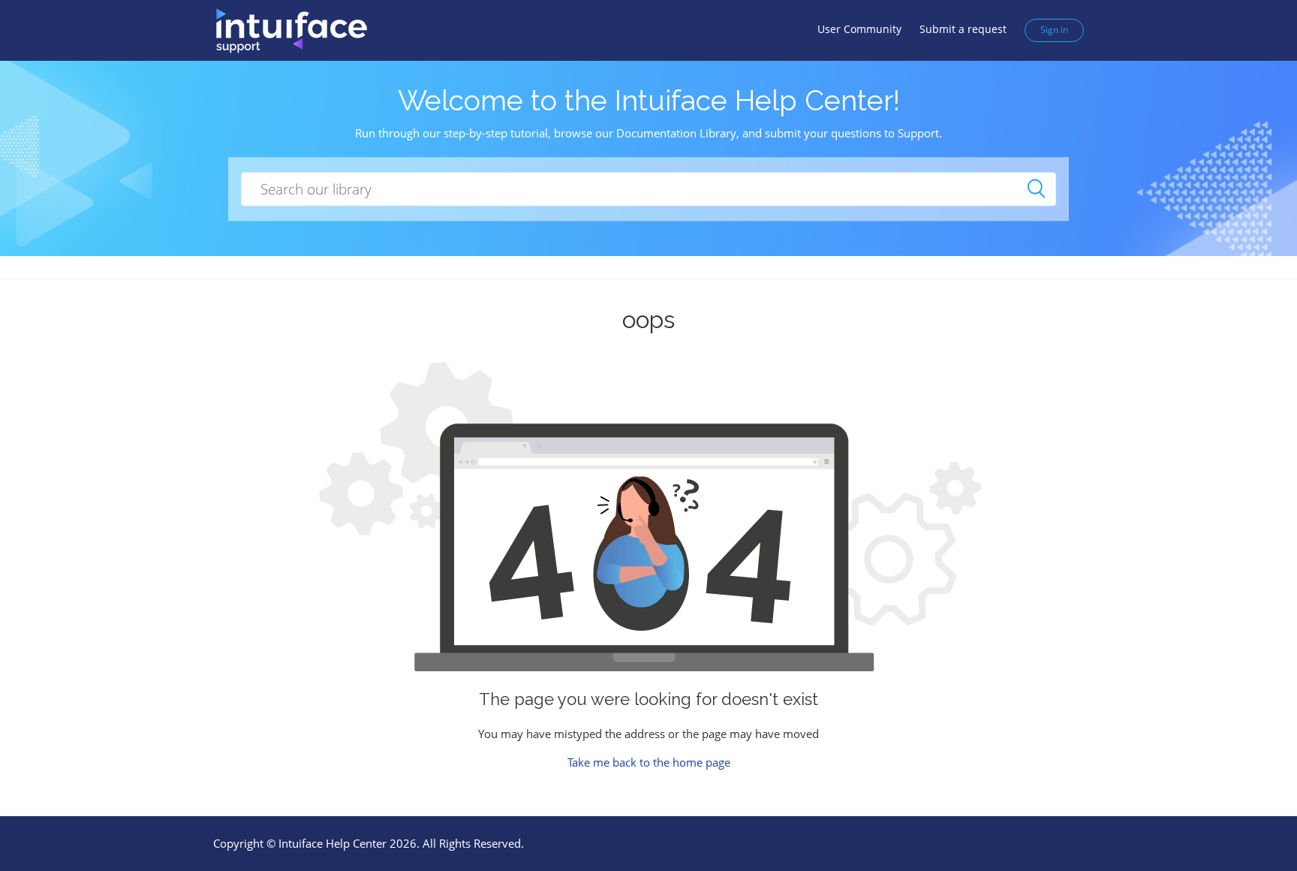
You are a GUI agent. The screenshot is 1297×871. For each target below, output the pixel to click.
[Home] (291, 29)
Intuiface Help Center (332, 843)
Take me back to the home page (648, 762)
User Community (859, 29)
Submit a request (963, 29)
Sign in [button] (1054, 29)
